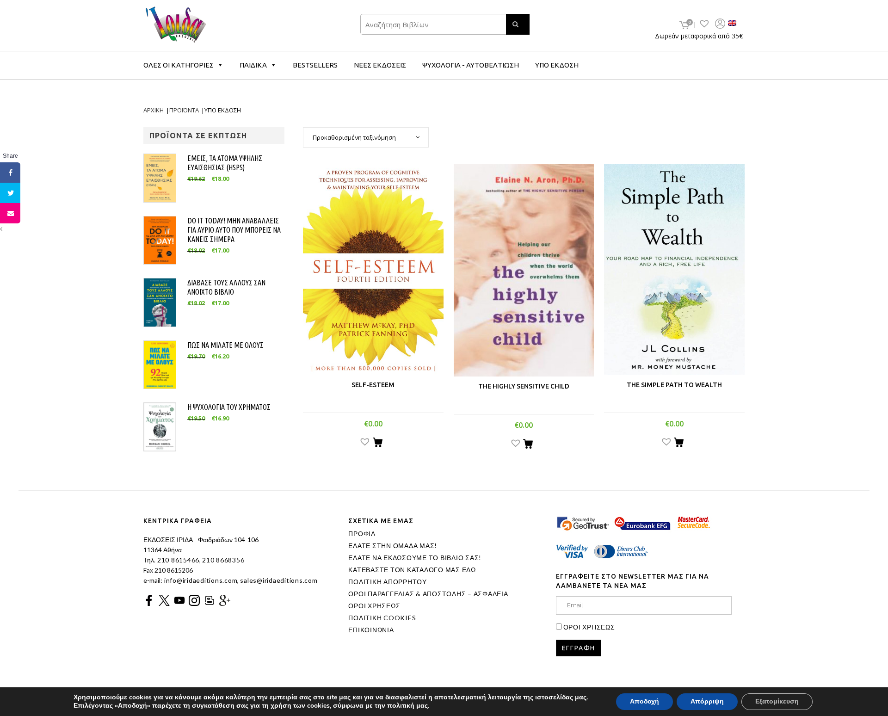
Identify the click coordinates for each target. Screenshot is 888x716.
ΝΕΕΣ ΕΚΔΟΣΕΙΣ (380, 65)
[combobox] (366, 137)
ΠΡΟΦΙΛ (362, 533)
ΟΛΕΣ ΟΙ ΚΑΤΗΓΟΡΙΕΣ (178, 65)
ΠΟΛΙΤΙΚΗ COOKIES (382, 618)
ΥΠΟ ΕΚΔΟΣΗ (557, 65)
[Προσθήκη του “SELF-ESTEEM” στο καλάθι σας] (377, 443)
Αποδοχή (644, 701)
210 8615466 (177, 560)
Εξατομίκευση (777, 701)
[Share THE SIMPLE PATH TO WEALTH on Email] (10, 213)
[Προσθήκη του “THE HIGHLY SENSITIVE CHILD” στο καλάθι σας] (528, 445)
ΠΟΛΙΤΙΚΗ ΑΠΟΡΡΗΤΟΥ (387, 582)
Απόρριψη (707, 701)
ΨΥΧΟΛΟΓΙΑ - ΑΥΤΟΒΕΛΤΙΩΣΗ (470, 65)
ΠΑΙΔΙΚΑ (253, 65)
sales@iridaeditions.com (278, 580)
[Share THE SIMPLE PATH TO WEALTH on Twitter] (10, 193)
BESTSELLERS (315, 65)
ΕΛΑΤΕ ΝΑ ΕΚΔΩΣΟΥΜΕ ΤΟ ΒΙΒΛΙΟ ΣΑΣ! (414, 558)
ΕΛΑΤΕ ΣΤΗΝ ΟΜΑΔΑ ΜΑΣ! (392, 545)
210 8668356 (223, 560)
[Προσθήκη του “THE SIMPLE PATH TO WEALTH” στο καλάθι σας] (679, 443)
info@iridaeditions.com (199, 580)
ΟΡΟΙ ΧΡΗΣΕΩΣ (374, 606)
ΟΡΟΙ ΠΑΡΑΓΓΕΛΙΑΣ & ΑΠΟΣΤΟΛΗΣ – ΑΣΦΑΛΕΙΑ (428, 594)
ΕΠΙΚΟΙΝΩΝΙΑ (371, 630)
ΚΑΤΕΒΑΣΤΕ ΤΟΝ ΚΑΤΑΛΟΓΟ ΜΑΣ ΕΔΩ (412, 570)
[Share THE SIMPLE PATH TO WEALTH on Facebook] (10, 172)
